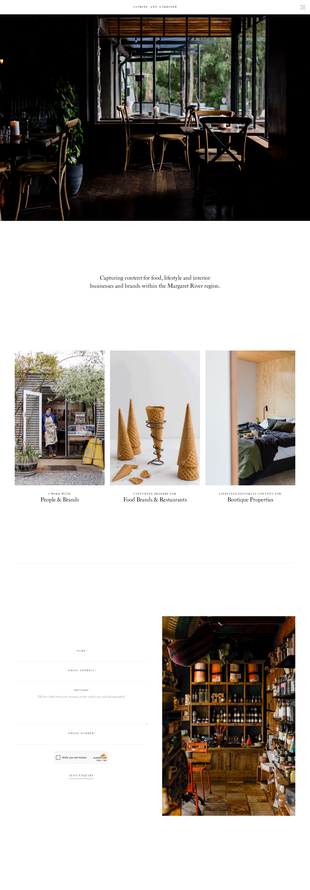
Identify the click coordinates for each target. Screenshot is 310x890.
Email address (82, 670)
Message (82, 690)
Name (82, 651)
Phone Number (82, 733)
